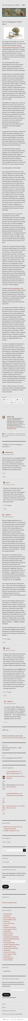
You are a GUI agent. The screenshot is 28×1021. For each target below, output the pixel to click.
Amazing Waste (8, 914)
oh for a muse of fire (9, 923)
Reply (4, 476)
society (3, 436)
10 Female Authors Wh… (12, 771)
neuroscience (17, 435)
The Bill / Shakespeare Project (12, 944)
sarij (5, 433)
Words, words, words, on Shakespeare (12, 1014)
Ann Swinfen (7, 916)
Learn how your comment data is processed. (14, 737)
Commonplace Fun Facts (10, 929)
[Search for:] (12, 850)
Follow (5, 886)
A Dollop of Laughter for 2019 (11, 830)
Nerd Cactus (7, 921)
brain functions (10, 435)
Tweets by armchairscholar (9, 902)
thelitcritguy (7, 950)
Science (4, 435)
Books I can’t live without (9, 1010)
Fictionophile (7, 931)
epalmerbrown (9, 452)
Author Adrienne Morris (10, 954)
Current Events (19, 433)
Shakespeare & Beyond (10, 927)
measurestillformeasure (10, 919)
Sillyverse (6, 925)
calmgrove (8, 514)
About (4, 1007)
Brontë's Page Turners (10, 917)
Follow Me (5, 897)
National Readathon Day (16, 288)
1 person (9, 505)
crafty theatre (7, 956)
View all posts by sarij (11, 428)
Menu (23, 5)
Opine (24, 433)
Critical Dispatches (9, 958)
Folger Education (8, 935)
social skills (22, 435)
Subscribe (6, 994)
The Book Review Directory (11, 948)
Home (4, 1004)
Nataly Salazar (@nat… (12, 806)
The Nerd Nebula (8, 960)
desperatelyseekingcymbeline (12, 938)
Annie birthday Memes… (13, 793)
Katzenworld (7, 940)
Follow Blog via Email (9, 869)
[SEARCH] (24, 850)
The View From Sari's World (10, 5)
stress (7, 436)
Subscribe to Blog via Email (10, 979)
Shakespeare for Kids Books (11, 937)
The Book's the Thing (9, 952)
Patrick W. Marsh (8, 933)
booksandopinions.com (10, 946)
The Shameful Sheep (9, 942)
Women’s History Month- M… (14, 773)
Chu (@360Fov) (10, 776)
